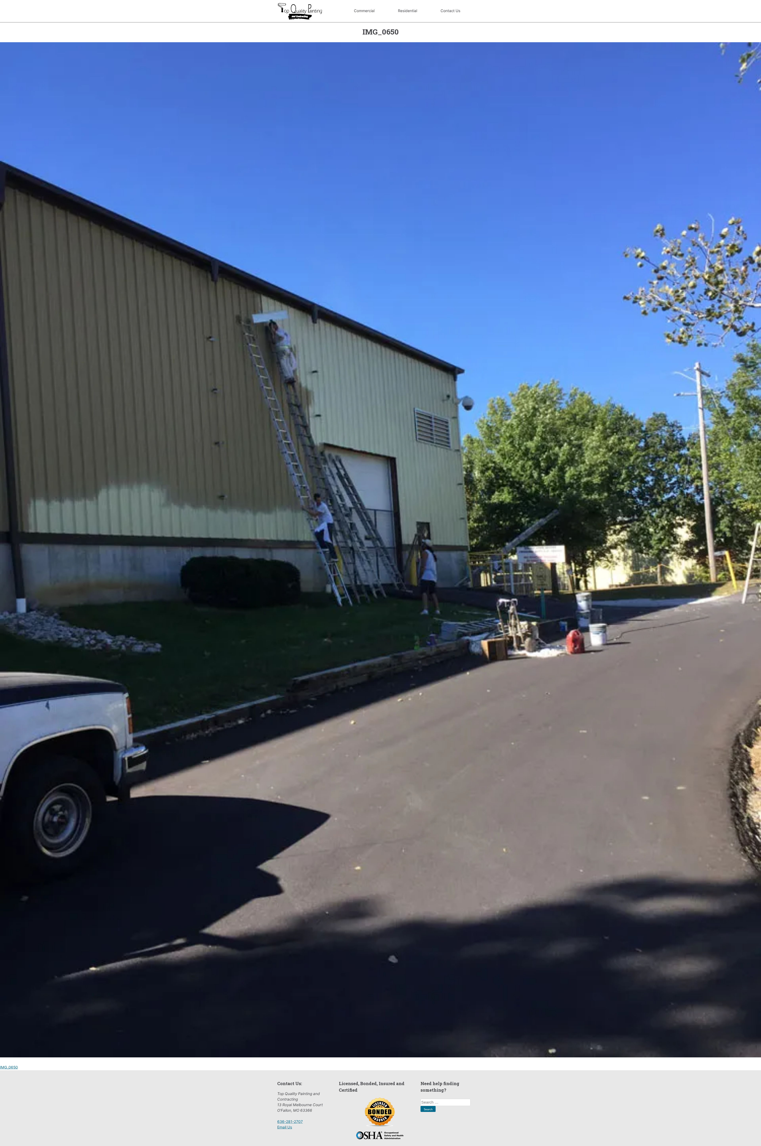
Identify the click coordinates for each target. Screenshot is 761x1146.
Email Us (284, 1127)
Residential (407, 11)
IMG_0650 (9, 1067)
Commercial (364, 11)
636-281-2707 (290, 1121)
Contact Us (450, 11)
